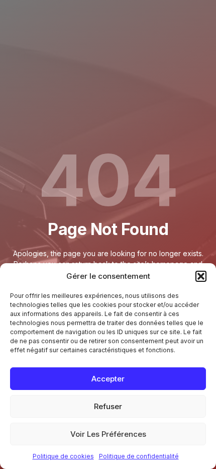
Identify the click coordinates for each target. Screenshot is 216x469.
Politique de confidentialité (139, 456)
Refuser (108, 406)
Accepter (108, 378)
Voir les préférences (108, 434)
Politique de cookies (63, 456)
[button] (201, 276)
